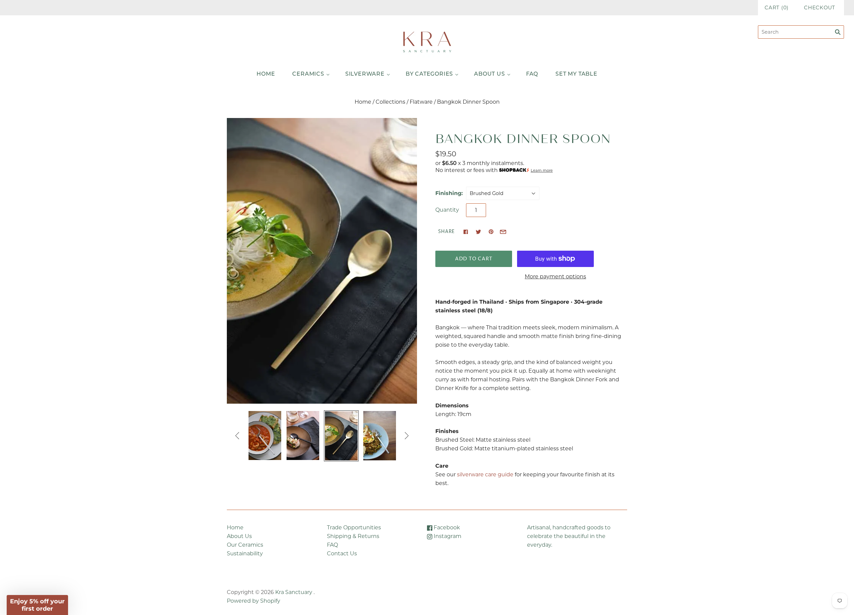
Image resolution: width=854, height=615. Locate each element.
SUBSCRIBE (492, 345)
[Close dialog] (548, 251)
